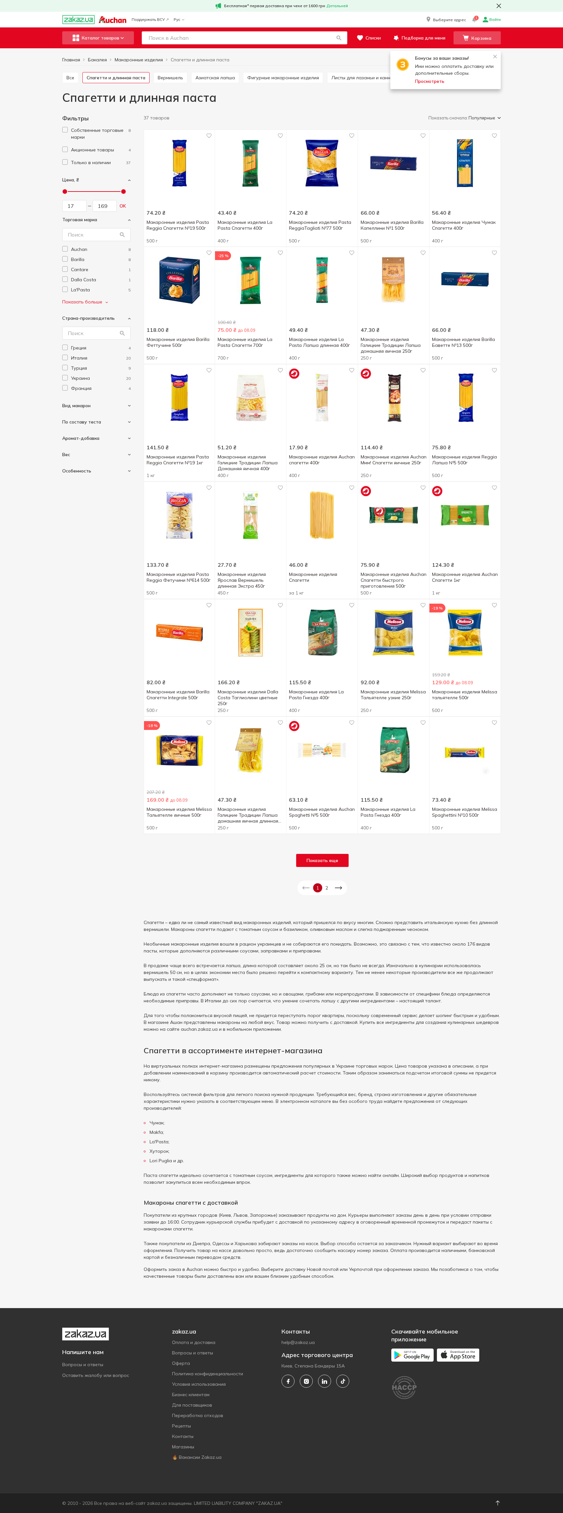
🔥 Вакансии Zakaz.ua (197, 1457)
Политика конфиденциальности (207, 1374)
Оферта (181, 1363)
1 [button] (317, 888)
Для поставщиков (192, 1405)
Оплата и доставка (193, 1342)
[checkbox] (65, 129)
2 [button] (326, 888)
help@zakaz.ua (298, 1342)
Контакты (183, 1436)
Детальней (337, 5)
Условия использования (199, 1384)
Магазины (183, 1447)
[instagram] (306, 1381)
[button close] (499, 6)
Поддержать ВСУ (148, 19)
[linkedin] (324, 1381)
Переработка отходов (197, 1415)
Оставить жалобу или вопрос (95, 1375)
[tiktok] (342, 1381)
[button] (445, 19)
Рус (177, 19)
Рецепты (181, 1426)
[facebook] (288, 1381)
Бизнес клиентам (190, 1394)
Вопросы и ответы (82, 1364)
